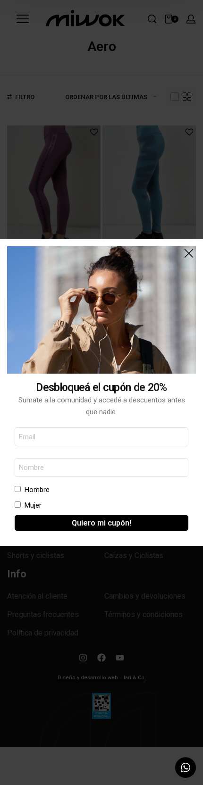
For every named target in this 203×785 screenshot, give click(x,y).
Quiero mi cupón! (101, 522)
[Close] (189, 253)
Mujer (33, 505)
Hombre (37, 489)
